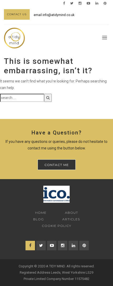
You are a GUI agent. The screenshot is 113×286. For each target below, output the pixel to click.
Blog (38, 219)
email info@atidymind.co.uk (54, 15)
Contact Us (17, 14)
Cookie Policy (56, 226)
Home (41, 213)
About (71, 213)
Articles (71, 219)
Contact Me (56, 165)
